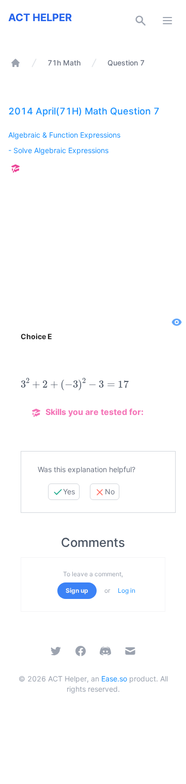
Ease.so (114, 678)
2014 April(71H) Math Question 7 (84, 111)
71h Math (64, 62)
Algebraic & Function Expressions (64, 134)
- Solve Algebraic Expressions (58, 150)
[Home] (15, 63)
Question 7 (126, 62)
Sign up (77, 590)
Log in (126, 590)
